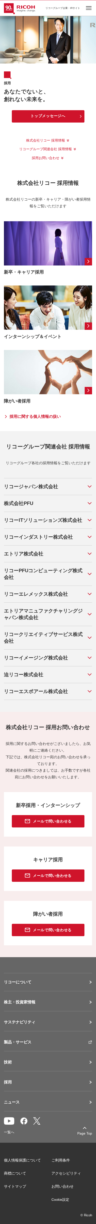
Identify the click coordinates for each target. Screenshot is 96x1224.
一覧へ (9, 1132)
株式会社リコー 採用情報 (45, 140)
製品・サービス (18, 1042)
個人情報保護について (22, 1160)
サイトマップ (15, 1186)
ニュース (12, 1102)
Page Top (84, 1133)
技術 (8, 1062)
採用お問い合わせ (45, 158)
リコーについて (18, 982)
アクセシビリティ (66, 1173)
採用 (8, 1082)
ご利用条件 (60, 1160)
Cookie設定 (60, 1200)
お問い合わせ (62, 1186)
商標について (15, 1173)
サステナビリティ (19, 1022)
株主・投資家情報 (19, 1002)
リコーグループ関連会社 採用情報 (45, 149)
